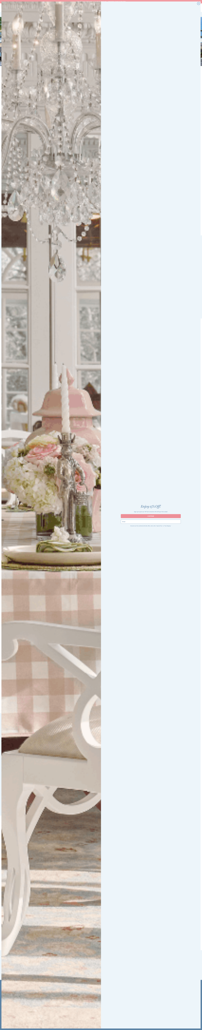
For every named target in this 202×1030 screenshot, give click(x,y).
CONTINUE (150, 516)
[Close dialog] (198, 3)
